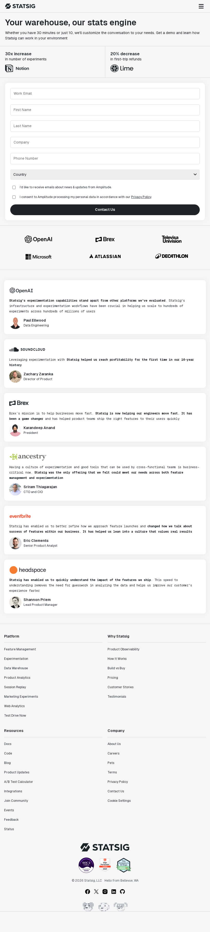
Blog (7, 763)
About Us (114, 744)
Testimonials (117, 697)
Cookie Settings (119, 801)
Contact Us (105, 209)
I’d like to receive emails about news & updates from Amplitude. (66, 187)
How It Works (117, 659)
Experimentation (16, 659)
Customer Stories (120, 687)
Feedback (11, 820)
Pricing (113, 678)
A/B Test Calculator (18, 782)
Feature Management (20, 649)
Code (8, 753)
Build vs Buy (116, 668)
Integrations (13, 791)
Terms (112, 772)
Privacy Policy (141, 197)
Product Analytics (17, 678)
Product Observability (123, 649)
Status (9, 829)
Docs (7, 744)
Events (9, 810)
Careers (113, 753)
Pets (111, 763)
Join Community (16, 801)
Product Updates (16, 772)
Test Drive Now (15, 716)
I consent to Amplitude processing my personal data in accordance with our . (86, 197)
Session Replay (15, 687)
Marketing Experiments (21, 697)
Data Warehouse (16, 668)
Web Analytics (14, 706)
